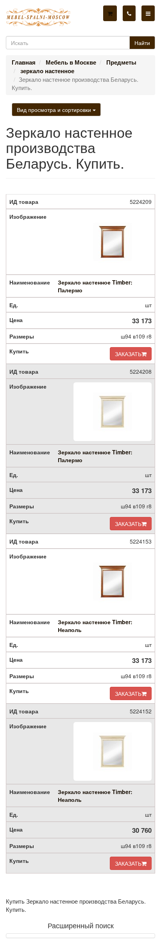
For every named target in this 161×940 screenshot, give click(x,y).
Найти (142, 43)
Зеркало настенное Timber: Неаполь (95, 626)
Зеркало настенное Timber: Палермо (95, 286)
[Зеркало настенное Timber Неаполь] (112, 581)
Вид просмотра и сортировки (55, 109)
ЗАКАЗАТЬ (128, 354)
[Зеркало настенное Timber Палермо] (112, 241)
